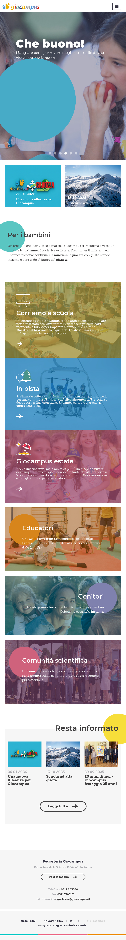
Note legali (28, 921)
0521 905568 (69, 889)
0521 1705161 (65, 894)
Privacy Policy (53, 921)
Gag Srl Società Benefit (69, 925)
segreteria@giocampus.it (72, 899)
